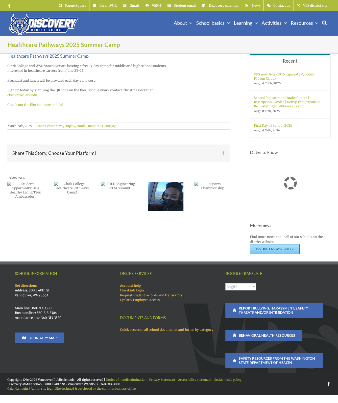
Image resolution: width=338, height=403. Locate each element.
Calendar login (17, 388)
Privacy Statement (162, 379)
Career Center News (49, 126)
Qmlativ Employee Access (140, 300)
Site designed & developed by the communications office (95, 388)
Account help (130, 286)
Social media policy (227, 379)
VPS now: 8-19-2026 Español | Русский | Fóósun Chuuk (285, 76)
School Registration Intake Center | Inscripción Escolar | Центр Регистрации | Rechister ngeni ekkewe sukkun (288, 102)
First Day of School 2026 (273, 125)
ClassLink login (132, 290)
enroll (80, 126)
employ (70, 126)
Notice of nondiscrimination (126, 379)
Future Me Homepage (101, 126)
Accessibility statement (195, 379)
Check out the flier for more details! (35, 105)
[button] (324, 22)
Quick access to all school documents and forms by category (167, 330)
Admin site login (42, 388)
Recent (290, 61)
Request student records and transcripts (151, 295)
